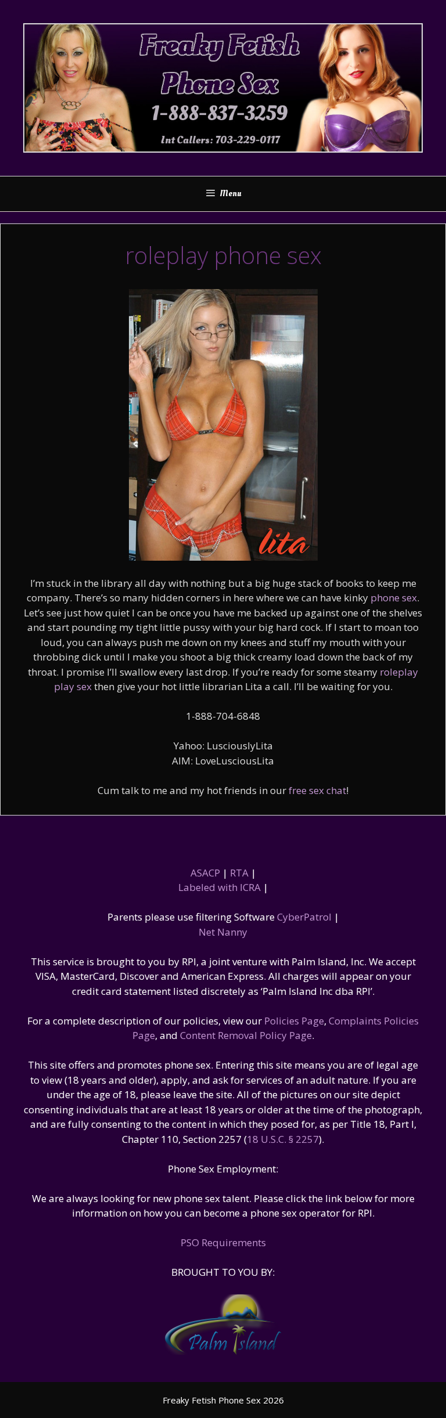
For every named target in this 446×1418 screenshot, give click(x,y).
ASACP (205, 872)
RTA (239, 872)
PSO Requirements (223, 1242)
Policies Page (294, 1020)
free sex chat (317, 790)
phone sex (394, 597)
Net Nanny (223, 932)
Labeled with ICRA (219, 887)
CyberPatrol (304, 916)
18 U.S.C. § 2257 (283, 1139)
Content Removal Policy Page (246, 1035)
